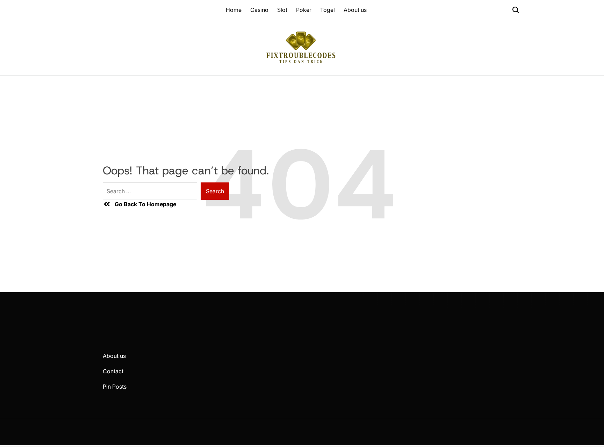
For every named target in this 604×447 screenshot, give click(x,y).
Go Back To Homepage (145, 204)
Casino (259, 9)
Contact (113, 371)
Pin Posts (115, 386)
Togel (327, 9)
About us (355, 9)
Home (234, 9)
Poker (303, 9)
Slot (282, 9)
